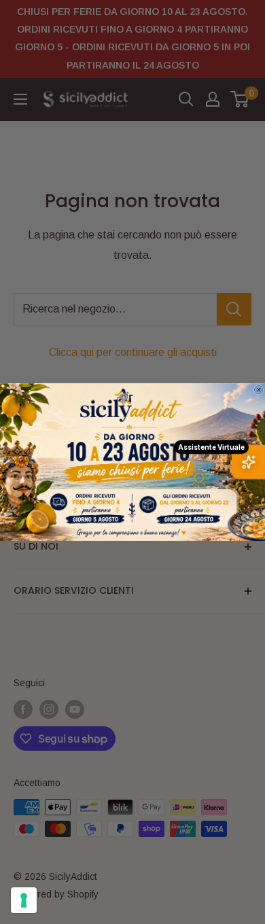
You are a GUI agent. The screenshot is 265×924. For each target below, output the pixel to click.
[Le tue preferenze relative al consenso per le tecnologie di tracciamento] (24, 900)
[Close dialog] (258, 389)
